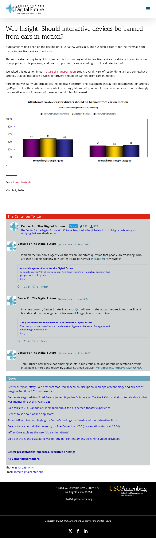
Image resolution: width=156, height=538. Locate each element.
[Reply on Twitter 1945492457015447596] (19, 287)
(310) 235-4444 (24, 467)
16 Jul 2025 (84, 244)
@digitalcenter (65, 244)
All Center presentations (24, 458)
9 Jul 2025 (83, 299)
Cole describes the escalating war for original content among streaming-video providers (64, 438)
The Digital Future (44, 243)
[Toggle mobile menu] (148, 9)
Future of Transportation (60, 71)
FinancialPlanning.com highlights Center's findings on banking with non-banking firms (63, 420)
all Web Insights (21, 182)
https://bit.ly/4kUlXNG (128, 367)
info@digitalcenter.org (28, 472)
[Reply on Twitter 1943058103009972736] (19, 341)
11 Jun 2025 (84, 353)
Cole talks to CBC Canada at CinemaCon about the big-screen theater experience (59, 408)
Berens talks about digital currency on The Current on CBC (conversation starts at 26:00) (64, 426)
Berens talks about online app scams (31, 414)
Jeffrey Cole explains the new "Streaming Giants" (38, 432)
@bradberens (100, 259)
